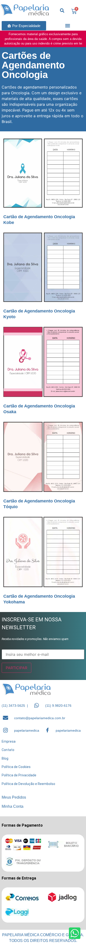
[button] (68, 26)
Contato (8, 750)
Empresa (9, 741)
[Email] (5, 717)
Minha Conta (12, 806)
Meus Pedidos (14, 797)
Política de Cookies (16, 767)
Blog (5, 758)
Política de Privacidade (19, 775)
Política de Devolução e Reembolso (28, 784)
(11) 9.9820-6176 (58, 705)
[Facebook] (47, 730)
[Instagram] (5, 730)
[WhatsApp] (36, 705)
